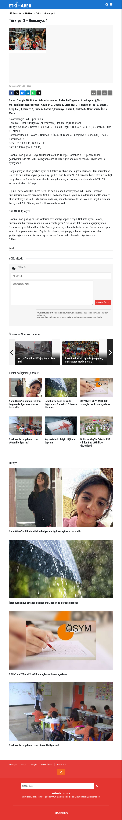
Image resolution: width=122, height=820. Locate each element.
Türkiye (28, 13)
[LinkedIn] (27, 92)
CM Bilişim (63, 813)
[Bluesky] (22, 92)
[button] (99, 92)
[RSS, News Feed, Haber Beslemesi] (61, 772)
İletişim (34, 764)
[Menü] (111, 4)
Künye (23, 764)
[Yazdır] (93, 92)
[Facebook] (11, 92)
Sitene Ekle (61, 764)
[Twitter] (16, 92)
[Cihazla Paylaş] (38, 92)
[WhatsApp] (33, 92)
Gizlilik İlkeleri (47, 764)
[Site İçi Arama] (107, 4)
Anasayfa (16, 13)
